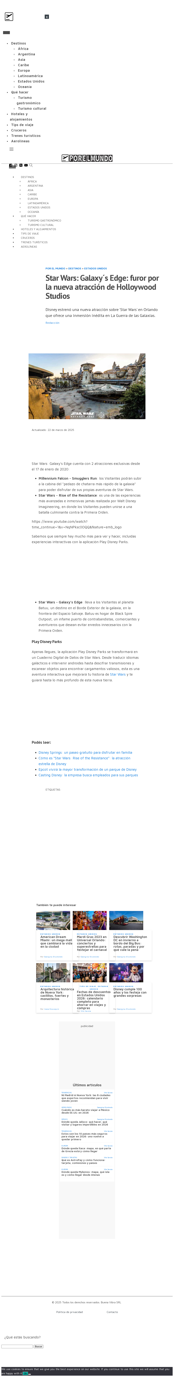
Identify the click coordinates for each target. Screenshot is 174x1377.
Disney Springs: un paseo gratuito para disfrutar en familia (85, 752)
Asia (21, 59)
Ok (25, 1373)
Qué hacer (20, 92)
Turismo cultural (32, 108)
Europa (24, 70)
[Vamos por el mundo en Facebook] (10, 166)
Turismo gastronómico (29, 100)
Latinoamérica (30, 76)
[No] (29, 1374)
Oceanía (25, 87)
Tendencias (67, 1093)
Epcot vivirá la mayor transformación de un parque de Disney (88, 769)
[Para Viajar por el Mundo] (87, 158)
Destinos (18, 43)
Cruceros (19, 130)
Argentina (26, 54)
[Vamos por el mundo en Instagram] (16, 166)
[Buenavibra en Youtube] (26, 166)
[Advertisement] (107, 339)
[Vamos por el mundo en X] (21, 166)
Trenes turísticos (26, 136)
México (64, 1119)
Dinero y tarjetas (69, 1157)
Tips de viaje (22, 125)
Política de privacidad (69, 1311)
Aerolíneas (20, 141)
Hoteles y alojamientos (21, 116)
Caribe (23, 65)
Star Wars (118, 674)
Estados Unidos (31, 81)
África (23, 49)
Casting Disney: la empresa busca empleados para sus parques (88, 775)
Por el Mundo (55, 268)
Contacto (112, 1311)
